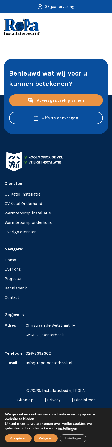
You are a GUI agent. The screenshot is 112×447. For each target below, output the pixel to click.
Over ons (13, 269)
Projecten (13, 278)
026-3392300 (38, 353)
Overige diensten (20, 231)
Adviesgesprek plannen (60, 100)
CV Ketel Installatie (22, 194)
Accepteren (18, 438)
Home (10, 259)
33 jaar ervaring (59, 6)
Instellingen (73, 438)
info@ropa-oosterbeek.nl (49, 362)
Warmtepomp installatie (28, 212)
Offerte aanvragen (59, 117)
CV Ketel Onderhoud (23, 203)
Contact (12, 297)
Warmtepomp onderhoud (29, 222)
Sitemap (25, 399)
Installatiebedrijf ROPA (63, 390)
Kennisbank (16, 287)
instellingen (67, 428)
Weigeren (45, 438)
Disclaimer (84, 399)
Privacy (53, 399)
